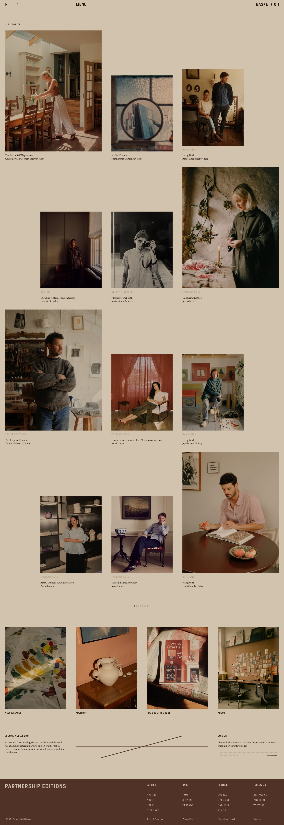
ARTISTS (152, 794)
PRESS (150, 805)
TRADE (222, 810)
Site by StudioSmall (226, 819)
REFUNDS (187, 805)
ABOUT (151, 800)
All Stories (12, 24)
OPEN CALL (224, 800)
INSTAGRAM (260, 795)
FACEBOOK (259, 800)
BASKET (267, 4)
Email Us (257, 819)
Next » (146, 605)
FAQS (185, 795)
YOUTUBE (258, 805)
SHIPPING (188, 800)
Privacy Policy (188, 819)
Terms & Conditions (155, 819)
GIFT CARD (153, 810)
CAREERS (223, 805)
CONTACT (223, 794)
